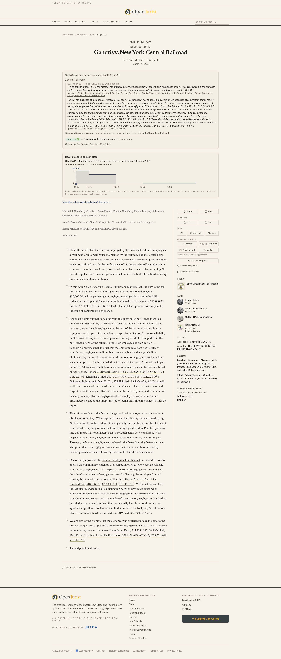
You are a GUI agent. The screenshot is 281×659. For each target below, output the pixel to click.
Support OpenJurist (205, 618)
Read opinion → (192, 331)
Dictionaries (111, 22)
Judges (94, 22)
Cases (56, 22)
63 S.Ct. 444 (109, 484)
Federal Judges (137, 613)
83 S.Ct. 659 (138, 381)
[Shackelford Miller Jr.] (180, 310)
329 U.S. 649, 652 (133, 535)
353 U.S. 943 (115, 376)
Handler (181, 400)
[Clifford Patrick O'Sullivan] (180, 319)
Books (129, 22)
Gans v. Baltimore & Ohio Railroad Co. (93, 513)
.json (78, 568)
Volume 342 (81, 35)
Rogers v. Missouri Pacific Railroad (93, 133)
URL (181, 233)
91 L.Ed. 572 (77, 540)
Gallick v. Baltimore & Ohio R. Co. (91, 381)
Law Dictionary (136, 608)
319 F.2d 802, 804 (129, 513)
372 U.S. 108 (121, 381)
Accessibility (84, 650)
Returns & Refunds (119, 650)
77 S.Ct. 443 (153, 372)
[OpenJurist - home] (140, 12)
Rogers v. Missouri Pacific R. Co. (107, 372)
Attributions (139, 650)
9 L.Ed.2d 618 (156, 381)
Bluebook (212, 233)
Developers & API (191, 600)
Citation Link (195, 233)
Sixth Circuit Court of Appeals (141, 60)
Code (67, 22)
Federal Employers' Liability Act (123, 287)
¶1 (67, 249)
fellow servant (145, 464)
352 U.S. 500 (137, 372)
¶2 (67, 286)
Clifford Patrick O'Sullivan (199, 317)
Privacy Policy (174, 650)
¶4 (67, 413)
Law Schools (135, 621)
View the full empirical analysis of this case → (86, 202)
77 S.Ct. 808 (132, 376)
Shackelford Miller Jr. (196, 308)
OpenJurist (67, 35)
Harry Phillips (192, 300)
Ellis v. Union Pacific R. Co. (103, 535)
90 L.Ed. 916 (77, 535)
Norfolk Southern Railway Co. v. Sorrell (122, 93)
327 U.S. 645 (139, 530)
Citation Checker (138, 638)
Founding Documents (140, 629)
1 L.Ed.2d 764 (149, 376)
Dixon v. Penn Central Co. (114, 129)
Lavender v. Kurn (121, 133)
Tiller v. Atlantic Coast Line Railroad (150, 133)
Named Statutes (137, 625)
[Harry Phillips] (180, 302)
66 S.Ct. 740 (156, 530)
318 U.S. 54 (93, 484)
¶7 (67, 547)
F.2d (92, 35)
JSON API (187, 609)
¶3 (67, 318)
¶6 (67, 520)
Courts (80, 22)
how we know (126, 139)
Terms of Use (156, 650)
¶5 (67, 459)
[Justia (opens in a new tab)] (91, 627)
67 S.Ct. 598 (158, 535)
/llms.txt (186, 604)
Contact (100, 650)
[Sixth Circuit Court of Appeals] (180, 327)
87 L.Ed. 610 (126, 484)
